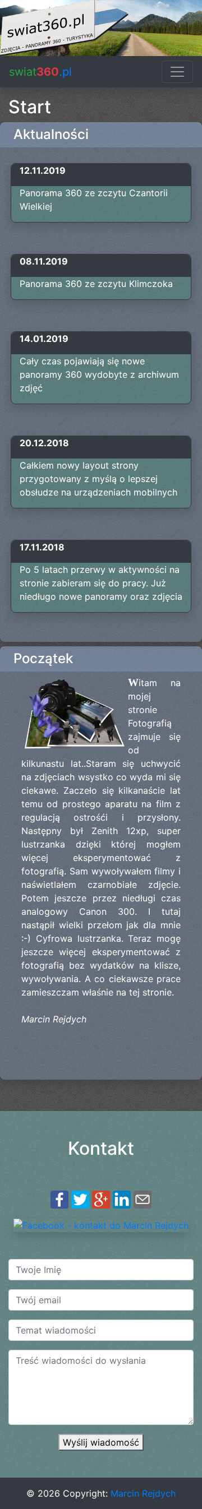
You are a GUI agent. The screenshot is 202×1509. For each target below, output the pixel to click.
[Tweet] (80, 1199)
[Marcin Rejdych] (101, 1224)
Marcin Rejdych (143, 1493)
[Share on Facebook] (59, 1199)
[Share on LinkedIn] (122, 1199)
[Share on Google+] (101, 1199)
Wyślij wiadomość (101, 1442)
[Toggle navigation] (177, 72)
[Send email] (143, 1199)
